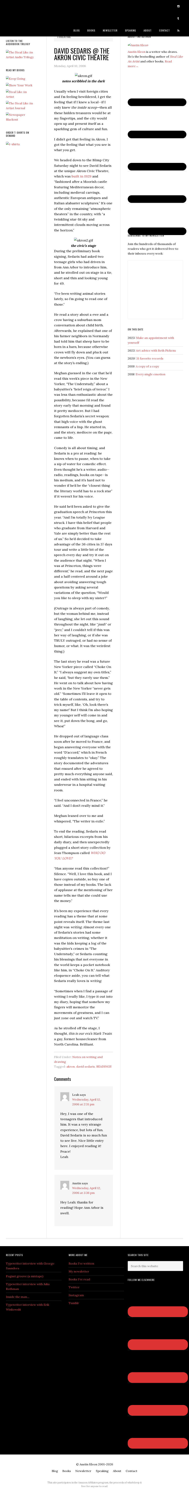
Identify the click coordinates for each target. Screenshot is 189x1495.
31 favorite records (149, 358)
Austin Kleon (33, 6)
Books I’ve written (81, 1263)
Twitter (74, 1287)
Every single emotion (150, 374)
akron (70, 1066)
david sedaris (85, 1066)
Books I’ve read (79, 1279)
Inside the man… (17, 1297)
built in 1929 (81, 176)
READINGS (103, 1066)
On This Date (135, 329)
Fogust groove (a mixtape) (24, 1276)
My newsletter (79, 1271)
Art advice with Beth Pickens (156, 350)
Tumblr (74, 1303)
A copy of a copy (147, 366)
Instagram (76, 1295)
